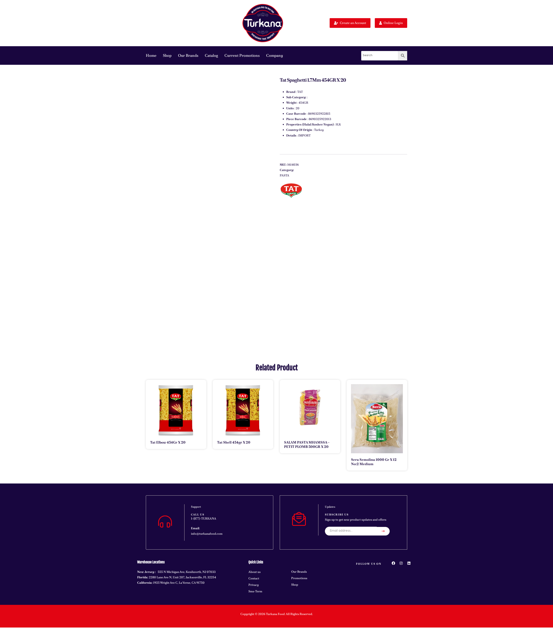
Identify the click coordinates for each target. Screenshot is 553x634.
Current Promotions (242, 55)
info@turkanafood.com (206, 534)
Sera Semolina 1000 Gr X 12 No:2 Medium (374, 461)
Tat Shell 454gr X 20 (233, 442)
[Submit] (383, 531)
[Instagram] (401, 563)
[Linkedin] (409, 563)
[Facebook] (393, 563)
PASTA (284, 175)
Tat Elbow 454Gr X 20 (168, 442)
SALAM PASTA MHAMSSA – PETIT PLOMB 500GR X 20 (306, 444)
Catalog (211, 55)
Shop (167, 55)
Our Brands (188, 55)
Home (151, 55)
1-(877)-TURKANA (203, 518)
